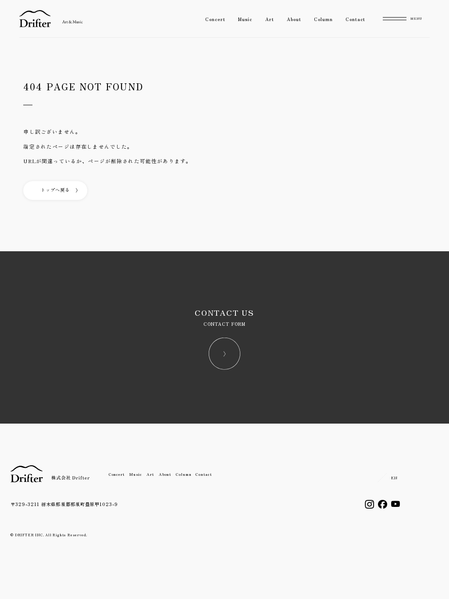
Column (323, 19)
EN (394, 478)
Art (269, 19)
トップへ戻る (55, 189)
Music (245, 19)
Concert (215, 19)
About (294, 19)
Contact (355, 19)
